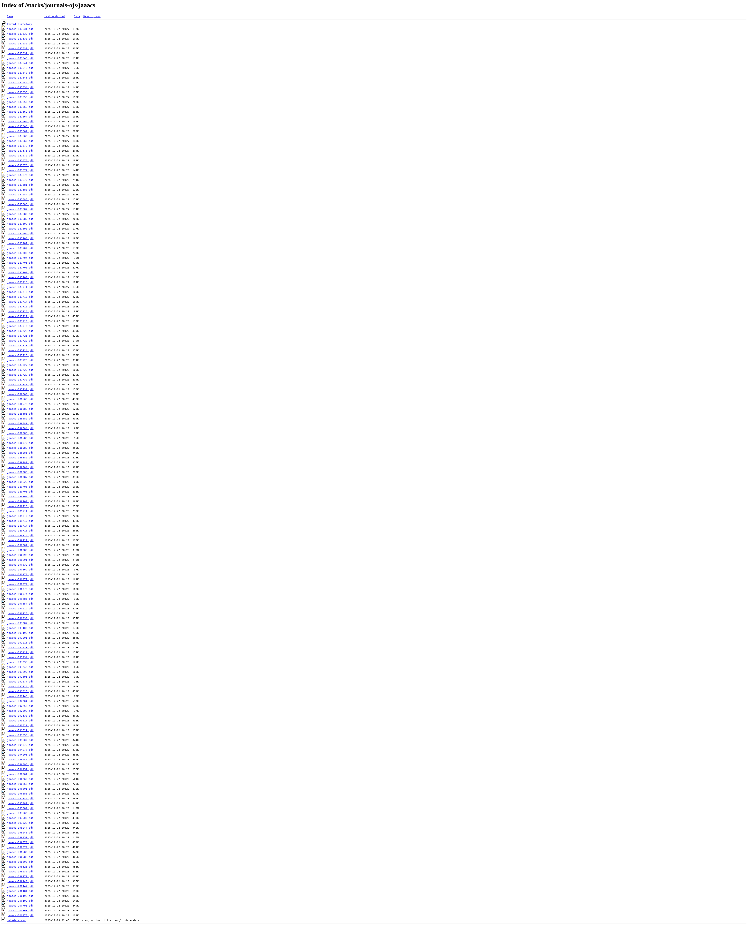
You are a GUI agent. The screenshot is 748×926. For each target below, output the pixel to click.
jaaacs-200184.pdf (20, 891)
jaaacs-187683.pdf (20, 189)
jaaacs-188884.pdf (20, 467)
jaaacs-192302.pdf (20, 710)
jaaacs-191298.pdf (20, 671)
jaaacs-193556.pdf (20, 735)
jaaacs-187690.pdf (20, 223)
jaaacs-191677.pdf (20, 681)
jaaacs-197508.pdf (20, 813)
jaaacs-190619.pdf (20, 608)
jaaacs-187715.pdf (20, 306)
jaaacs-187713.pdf (20, 296)
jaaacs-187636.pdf (20, 43)
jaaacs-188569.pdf (20, 399)
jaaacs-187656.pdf (20, 97)
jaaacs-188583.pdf (20, 423)
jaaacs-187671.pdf (20, 150)
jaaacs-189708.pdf (20, 501)
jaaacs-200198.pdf (20, 900)
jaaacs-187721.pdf (20, 335)
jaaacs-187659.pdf (20, 102)
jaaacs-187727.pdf (20, 365)
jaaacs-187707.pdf (20, 272)
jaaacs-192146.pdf (20, 696)
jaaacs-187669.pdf (20, 140)
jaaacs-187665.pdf (20, 121)
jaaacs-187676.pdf (20, 165)
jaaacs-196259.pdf (20, 769)
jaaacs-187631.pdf (20, 28)
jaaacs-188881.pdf (20, 452)
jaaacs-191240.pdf (20, 667)
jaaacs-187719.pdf (20, 326)
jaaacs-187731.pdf (20, 384)
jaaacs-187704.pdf (20, 257)
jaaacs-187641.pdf (20, 63)
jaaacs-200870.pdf (20, 915)
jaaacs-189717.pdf (20, 540)
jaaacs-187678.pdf (20, 175)
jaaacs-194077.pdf (20, 749)
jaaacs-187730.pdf (20, 379)
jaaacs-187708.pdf (20, 277)
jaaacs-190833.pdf (20, 618)
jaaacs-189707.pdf (20, 496)
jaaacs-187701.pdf (20, 243)
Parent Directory (19, 24)
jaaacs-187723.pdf (20, 345)
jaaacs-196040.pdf (20, 759)
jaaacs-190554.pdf (20, 603)
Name (10, 16)
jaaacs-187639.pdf (20, 53)
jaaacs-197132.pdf (20, 798)
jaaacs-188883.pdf (20, 462)
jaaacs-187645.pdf (20, 77)
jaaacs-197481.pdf (20, 803)
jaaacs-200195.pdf (20, 895)
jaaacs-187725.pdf (20, 355)
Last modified (54, 16)
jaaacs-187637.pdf (20, 48)
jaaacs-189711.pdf (20, 511)
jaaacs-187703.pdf (20, 253)
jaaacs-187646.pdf (20, 82)
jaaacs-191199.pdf (20, 632)
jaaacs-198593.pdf (20, 861)
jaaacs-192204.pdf (20, 701)
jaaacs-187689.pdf (20, 218)
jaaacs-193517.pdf (20, 720)
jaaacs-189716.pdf (20, 535)
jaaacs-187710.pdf (20, 282)
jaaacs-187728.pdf (20, 369)
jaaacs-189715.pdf (20, 530)
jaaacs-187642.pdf (20, 67)
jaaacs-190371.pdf (20, 579)
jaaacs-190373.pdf (20, 589)
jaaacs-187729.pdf (20, 374)
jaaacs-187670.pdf (20, 145)
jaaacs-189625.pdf (20, 481)
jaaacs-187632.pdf (20, 33)
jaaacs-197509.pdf (20, 818)
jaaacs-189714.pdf (20, 525)
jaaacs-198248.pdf (20, 832)
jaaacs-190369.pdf (20, 569)
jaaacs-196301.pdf (20, 788)
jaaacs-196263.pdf (20, 779)
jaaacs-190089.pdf (20, 550)
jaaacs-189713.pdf (20, 520)
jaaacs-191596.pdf (20, 676)
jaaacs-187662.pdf (20, 111)
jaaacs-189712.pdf (20, 516)
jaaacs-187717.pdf (20, 316)
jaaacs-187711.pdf (20, 287)
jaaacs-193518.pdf (20, 725)
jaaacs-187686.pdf (20, 204)
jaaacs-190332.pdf (20, 564)
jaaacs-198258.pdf (20, 837)
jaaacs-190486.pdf (20, 598)
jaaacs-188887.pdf (20, 477)
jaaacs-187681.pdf (20, 184)
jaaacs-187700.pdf (20, 238)
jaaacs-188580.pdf (20, 408)
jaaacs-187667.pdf (20, 131)
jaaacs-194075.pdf (20, 744)
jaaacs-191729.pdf (20, 686)
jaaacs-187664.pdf (20, 116)
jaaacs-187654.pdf (20, 87)
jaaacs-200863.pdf (20, 910)
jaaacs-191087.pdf (20, 623)
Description (92, 16)
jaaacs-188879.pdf (20, 442)
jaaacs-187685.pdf (20, 199)
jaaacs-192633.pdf (20, 715)
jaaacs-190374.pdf (20, 593)
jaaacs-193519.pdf (20, 730)
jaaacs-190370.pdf (20, 574)
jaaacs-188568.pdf (20, 394)
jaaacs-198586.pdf (20, 856)
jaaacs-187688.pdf (20, 214)
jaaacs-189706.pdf (20, 491)
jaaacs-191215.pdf (20, 642)
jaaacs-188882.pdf (20, 457)
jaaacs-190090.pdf (20, 554)
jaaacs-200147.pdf (20, 886)
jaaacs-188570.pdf (20, 404)
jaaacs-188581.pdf (20, 413)
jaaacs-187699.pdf (20, 233)
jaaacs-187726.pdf (20, 360)
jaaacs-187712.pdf (20, 291)
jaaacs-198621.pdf (20, 866)
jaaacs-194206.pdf (20, 754)
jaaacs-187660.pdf (20, 106)
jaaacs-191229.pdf (20, 652)
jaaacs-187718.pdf (20, 321)
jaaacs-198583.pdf (20, 852)
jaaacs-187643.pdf (20, 72)
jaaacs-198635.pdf (20, 871)
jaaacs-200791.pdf (20, 905)
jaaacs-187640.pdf (20, 58)
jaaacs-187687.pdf (20, 209)
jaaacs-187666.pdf (20, 126)
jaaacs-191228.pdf (20, 647)
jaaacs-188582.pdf (20, 418)
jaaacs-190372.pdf (20, 584)
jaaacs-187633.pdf (20, 38)
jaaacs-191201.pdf (20, 637)
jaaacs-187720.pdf (20, 330)
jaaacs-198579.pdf (20, 847)
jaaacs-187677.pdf (20, 170)
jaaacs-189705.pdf (20, 486)
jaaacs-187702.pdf (20, 248)
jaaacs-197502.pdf (20, 808)
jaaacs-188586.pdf (20, 438)
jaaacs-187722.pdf (20, 340)
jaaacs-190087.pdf (20, 545)
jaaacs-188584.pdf (20, 428)
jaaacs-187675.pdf (20, 160)
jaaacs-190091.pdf (20, 559)
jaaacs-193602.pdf (20, 740)
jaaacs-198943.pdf (20, 881)
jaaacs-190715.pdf (20, 613)
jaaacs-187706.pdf (20, 267)
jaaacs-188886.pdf (20, 472)
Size (77, 16)
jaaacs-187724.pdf (20, 350)
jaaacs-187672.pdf (20, 155)
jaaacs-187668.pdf (20, 136)
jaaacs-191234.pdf (20, 657)
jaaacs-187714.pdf (20, 301)
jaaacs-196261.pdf (20, 774)
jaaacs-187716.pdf (20, 311)
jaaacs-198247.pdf (20, 827)
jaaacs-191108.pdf (20, 628)
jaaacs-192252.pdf (20, 705)
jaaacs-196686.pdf (20, 793)
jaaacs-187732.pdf (20, 389)
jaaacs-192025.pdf (20, 691)
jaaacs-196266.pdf (20, 783)
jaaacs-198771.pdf (20, 876)
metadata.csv (16, 920)
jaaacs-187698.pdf (20, 228)
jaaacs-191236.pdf (20, 662)
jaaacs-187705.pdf (20, 262)
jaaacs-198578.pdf (20, 842)
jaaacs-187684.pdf (20, 194)
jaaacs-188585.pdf (20, 433)
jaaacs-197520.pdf (20, 822)
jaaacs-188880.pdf (20, 447)
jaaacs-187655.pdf (20, 92)
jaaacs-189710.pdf (20, 506)
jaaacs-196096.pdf (20, 764)
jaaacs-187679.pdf (20, 179)
